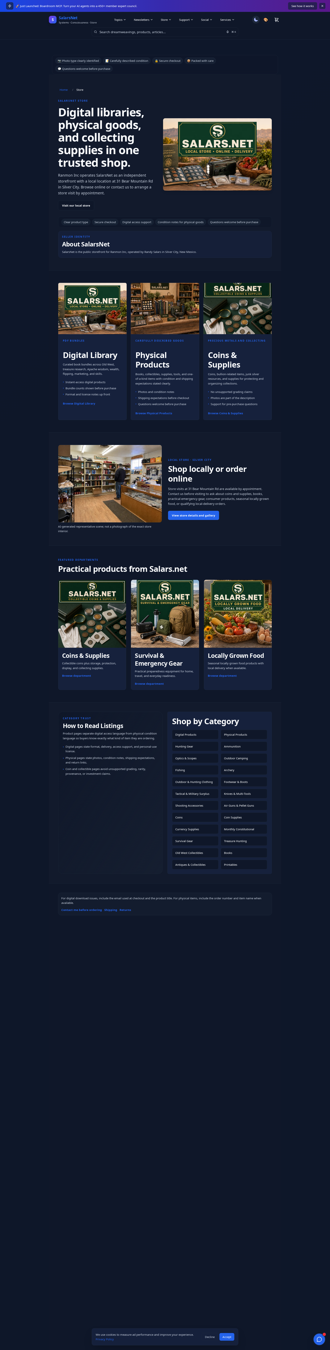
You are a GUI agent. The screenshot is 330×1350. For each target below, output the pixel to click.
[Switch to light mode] (256, 19)
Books (228, 853)
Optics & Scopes (186, 758)
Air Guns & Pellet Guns (239, 805)
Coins (179, 817)
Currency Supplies (187, 829)
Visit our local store (76, 205)
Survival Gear (184, 841)
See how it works (302, 6)
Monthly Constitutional (239, 829)
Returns (125, 910)
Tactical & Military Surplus (192, 794)
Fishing (180, 770)
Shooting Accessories (189, 805)
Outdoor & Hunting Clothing (194, 782)
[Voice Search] (228, 32)
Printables (230, 864)
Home (64, 90)
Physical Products (235, 734)
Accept (226, 1337)
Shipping (110, 910)
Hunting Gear (184, 746)
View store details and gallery (193, 515)
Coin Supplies (233, 817)
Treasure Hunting (235, 841)
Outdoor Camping (236, 758)
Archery (229, 770)
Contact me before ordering (81, 910)
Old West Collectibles (189, 853)
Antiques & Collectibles (190, 864)
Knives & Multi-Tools (237, 794)
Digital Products (185, 734)
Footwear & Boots (236, 782)
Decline (210, 1337)
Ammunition (232, 746)
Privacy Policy (105, 1339)
